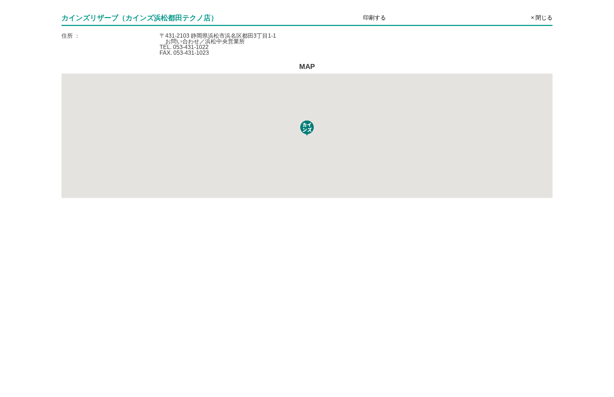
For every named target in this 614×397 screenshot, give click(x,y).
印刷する (374, 18)
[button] (307, 128)
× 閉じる (542, 18)
